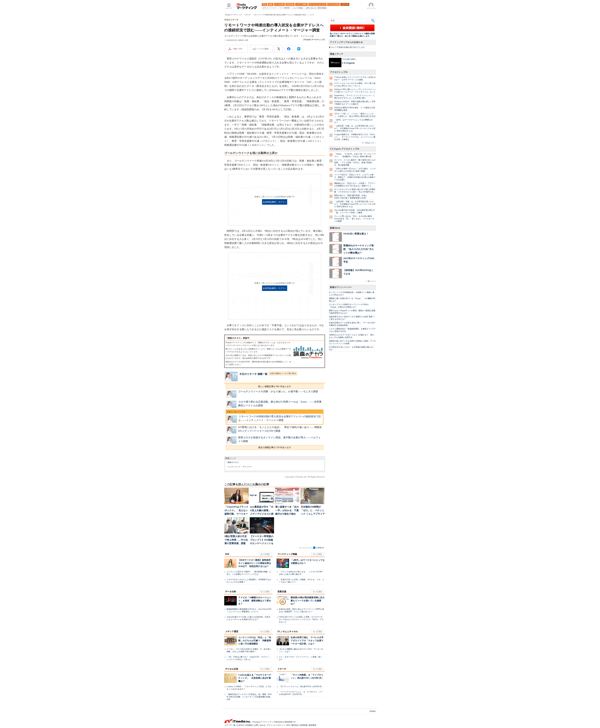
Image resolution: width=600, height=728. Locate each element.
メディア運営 (231, 631)
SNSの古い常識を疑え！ (356, 233)
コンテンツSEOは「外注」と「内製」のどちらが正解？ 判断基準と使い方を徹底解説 (254, 640)
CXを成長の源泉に (349, 59)
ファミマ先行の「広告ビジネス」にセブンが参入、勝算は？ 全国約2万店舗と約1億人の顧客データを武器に (354, 177)
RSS (288, 725)
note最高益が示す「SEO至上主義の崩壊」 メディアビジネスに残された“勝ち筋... (262, 511)
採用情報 (304, 725)
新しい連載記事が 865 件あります (274, 386)
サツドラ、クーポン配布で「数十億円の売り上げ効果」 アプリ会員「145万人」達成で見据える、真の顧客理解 (354, 162)
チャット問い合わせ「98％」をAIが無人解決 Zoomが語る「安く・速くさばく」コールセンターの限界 (354, 218)
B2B (227, 554)
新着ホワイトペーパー (341, 287)
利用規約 (373, 711)
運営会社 (295, 725)
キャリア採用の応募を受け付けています (348, 47)
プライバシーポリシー (276, 725)
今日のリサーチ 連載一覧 (253, 374)
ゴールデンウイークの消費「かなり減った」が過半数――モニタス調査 (278, 391)
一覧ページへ (371, 281)
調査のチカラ (264, 342)
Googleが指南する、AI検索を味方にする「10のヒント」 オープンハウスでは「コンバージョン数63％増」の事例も (354, 137)
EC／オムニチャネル (288, 631)
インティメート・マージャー (240, 467)
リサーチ (282, 669)
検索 (373, 20)
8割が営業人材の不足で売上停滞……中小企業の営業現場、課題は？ (236, 540)
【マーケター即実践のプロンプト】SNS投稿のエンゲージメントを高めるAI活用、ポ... (261, 540)
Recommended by (306, 548)
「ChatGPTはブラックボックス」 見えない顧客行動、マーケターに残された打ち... (236, 511)
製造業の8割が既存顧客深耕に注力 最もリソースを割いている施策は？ (309, 600)
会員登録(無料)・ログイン (274, 202)
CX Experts (348, 63)
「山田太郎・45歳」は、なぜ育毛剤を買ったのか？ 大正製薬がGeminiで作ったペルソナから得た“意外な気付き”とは (354, 128)
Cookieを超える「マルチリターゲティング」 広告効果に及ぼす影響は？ (254, 678)
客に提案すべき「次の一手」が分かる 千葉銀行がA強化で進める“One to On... (287, 511)
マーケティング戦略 (287, 554)
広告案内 (249, 725)
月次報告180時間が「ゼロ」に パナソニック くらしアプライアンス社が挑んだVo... (313, 511)
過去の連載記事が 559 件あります (274, 447)
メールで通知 (262, 49)
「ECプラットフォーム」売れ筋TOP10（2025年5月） (301, 686)
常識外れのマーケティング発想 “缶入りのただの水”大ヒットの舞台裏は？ (358, 249)
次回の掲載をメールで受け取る (283, 373)
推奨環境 (312, 725)
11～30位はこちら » (369, 143)
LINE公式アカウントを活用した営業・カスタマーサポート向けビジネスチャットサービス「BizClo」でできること (301, 619)
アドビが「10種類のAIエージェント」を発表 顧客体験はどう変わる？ (254, 600)
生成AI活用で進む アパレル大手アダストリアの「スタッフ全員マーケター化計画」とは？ (307, 640)
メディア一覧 (229, 725)
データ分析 (230, 591)
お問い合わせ (259, 725)
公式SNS (240, 725)
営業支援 (282, 591)
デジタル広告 (231, 669)
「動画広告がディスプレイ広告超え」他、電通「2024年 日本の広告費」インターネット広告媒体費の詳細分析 (249, 696)
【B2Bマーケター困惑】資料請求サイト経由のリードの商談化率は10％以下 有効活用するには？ (254, 563)
